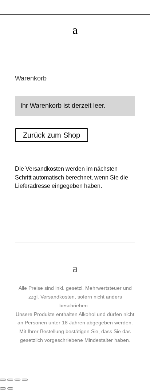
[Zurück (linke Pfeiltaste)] (3, 388)
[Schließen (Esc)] (25, 380)
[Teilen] (17, 380)
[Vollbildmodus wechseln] (10, 380)
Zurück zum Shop (51, 135)
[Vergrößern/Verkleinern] (3, 380)
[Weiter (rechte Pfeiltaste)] (10, 388)
